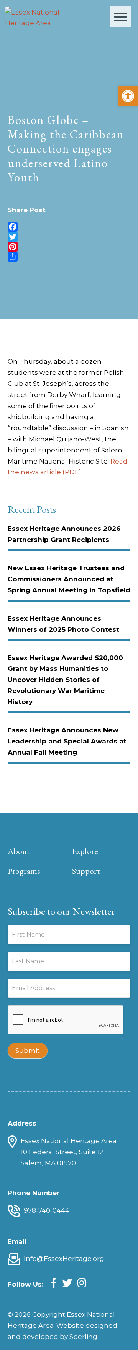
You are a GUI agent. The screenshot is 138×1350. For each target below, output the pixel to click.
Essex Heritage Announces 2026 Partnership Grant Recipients (64, 534)
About (19, 851)
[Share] (69, 257)
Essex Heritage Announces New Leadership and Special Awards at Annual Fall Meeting (67, 741)
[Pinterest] (69, 247)
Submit (27, 1050)
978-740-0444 (46, 1210)
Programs (24, 871)
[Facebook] (69, 227)
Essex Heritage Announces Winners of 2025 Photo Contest (63, 624)
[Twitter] (69, 237)
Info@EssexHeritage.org (64, 1258)
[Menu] (120, 16)
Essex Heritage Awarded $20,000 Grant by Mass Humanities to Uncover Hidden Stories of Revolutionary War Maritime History (65, 680)
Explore (85, 851)
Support (86, 871)
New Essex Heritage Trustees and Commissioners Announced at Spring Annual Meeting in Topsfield (69, 579)
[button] (128, 96)
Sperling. (84, 1336)
